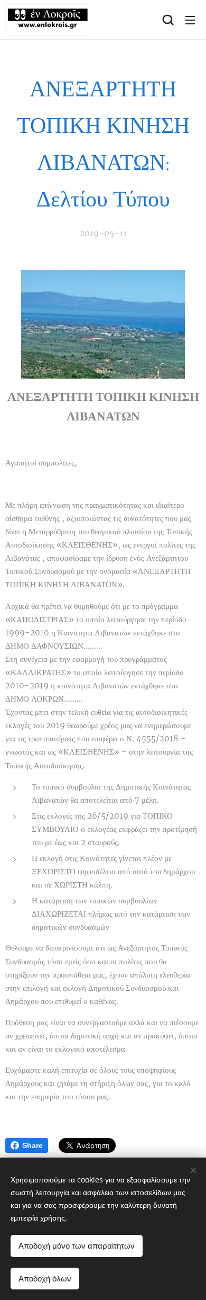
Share (32, 1145)
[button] (168, 19)
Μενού (190, 19)
